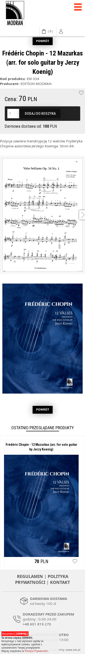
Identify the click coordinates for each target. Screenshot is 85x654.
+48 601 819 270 (37, 624)
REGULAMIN (30, 576)
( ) (50, 31)
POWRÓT (42, 41)
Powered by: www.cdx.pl (65, 649)
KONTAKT (60, 582)
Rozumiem (15, 633)
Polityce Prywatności (36, 651)
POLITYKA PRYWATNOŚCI (41, 579)
